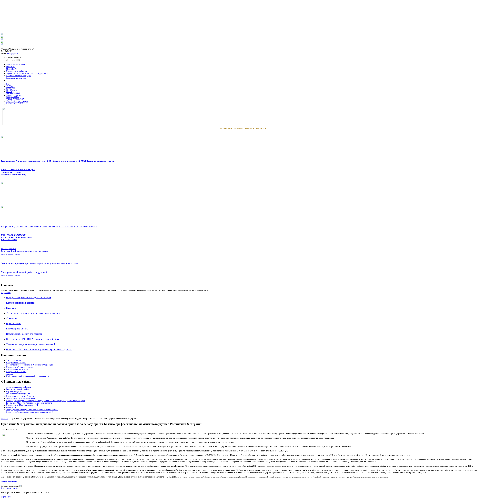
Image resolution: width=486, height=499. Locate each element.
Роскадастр (11, 407)
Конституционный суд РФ (17, 389)
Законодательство (13, 360)
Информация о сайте (10, 488)
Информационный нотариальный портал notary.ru (27, 376)
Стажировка (12, 318)
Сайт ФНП (8, 84)
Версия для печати (9, 481)
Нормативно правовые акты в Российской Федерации (29, 365)
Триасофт (10, 374)
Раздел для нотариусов (16, 78)
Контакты (10, 66)
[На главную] (2, 34)
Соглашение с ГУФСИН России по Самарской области (34, 339)
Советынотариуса (10, 87)
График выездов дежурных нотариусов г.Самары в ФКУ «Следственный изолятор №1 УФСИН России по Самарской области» (58, 161)
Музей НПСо (12, 69)
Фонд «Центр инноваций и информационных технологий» (32, 410)
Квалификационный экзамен (20, 302)
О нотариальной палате (16, 64)
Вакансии (11, 308)
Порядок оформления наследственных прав (28, 297)
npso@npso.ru (12, 53)
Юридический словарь (16, 362)
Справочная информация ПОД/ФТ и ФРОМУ (17, 102)
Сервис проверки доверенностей (13, 96)
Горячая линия (13, 323)
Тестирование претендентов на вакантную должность (33, 313)
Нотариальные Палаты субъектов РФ (22, 405)
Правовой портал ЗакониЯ (17, 369)
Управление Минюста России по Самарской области (29, 403)
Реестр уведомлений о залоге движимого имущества (15, 99)
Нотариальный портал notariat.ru (20, 367)
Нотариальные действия (16, 71)
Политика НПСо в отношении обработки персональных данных (39, 349)
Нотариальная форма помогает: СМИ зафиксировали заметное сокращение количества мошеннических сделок (49, 226)
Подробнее (6, 293)
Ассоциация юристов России (18, 387)
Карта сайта (6, 497)
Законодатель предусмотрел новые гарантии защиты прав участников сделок (40, 263)
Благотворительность (17, 328)
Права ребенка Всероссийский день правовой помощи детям (24, 251)
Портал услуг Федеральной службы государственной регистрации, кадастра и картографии (45, 401)
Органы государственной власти (20, 396)
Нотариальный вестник (16, 372)
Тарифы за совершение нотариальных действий (30, 344)
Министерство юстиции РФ (18, 394)
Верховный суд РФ (14, 391)
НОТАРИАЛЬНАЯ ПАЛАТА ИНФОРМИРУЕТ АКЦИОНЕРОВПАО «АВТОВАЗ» (16, 237)
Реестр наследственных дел (13, 93)
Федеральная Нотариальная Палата (21, 398)
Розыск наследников (11, 89)
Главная (4, 418)
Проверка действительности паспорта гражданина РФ (29, 412)
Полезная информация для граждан (24, 333)
